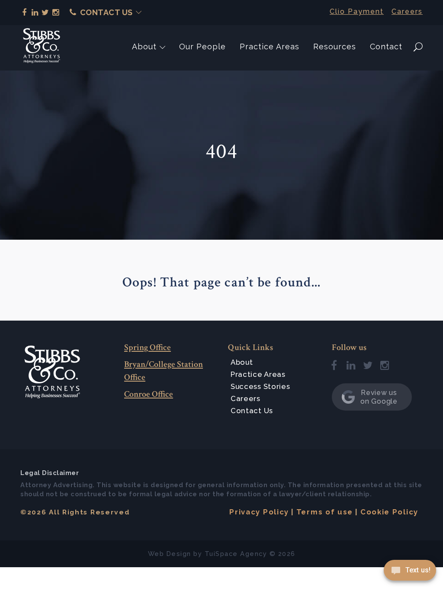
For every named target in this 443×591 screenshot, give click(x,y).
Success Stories (260, 386)
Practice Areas (269, 46)
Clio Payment (357, 11)
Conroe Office (148, 394)
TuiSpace (221, 553)
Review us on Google (378, 397)
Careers (407, 11)
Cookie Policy (389, 511)
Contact (386, 46)
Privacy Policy (259, 511)
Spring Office (147, 347)
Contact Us (106, 12)
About (144, 46)
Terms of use (324, 511)
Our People (202, 46)
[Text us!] (410, 573)
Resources (334, 46)
